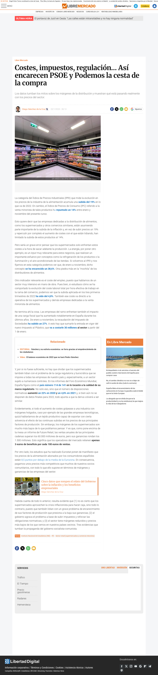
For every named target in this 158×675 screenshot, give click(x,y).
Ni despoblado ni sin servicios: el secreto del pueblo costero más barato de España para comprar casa (122, 372)
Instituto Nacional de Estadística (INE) (35, 536)
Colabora (145, 6)
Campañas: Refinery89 (12, 671)
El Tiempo (22, 583)
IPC (53, 536)
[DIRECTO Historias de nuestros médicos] (136, 6)
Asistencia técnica (74, 667)
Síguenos (138, 109)
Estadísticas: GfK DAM (29, 671)
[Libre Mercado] (79, 6)
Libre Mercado (21, 60)
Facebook (121, 666)
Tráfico (21, 577)
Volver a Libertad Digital (122, 6)
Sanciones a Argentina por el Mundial (141, 1)
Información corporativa (17, 667)
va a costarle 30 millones (63, 327)
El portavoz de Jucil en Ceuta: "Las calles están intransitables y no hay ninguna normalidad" (84, 18)
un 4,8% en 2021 (67, 393)
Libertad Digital (62, 661)
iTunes (121, 670)
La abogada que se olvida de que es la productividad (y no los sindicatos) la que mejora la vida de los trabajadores (124, 401)
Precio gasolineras (23, 591)
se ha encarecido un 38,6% (39, 268)
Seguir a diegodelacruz (47, 109)
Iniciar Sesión (154, 6)
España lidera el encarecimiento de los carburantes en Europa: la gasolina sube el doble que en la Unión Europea (124, 391)
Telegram (150, 666)
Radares (21, 598)
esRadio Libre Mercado (65, 12)
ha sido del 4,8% (44, 296)
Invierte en (50, 12)
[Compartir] (112, 109)
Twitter (126, 666)
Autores (89, 667)
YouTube (136, 666)
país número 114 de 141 (53, 385)
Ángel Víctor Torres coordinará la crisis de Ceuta (24, 1)
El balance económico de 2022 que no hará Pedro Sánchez (49, 357)
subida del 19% (86, 201)
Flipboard (145, 666)
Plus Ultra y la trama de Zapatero (50, 1)
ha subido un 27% (37, 323)
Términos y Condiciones (42, 667)
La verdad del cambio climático (118, 1)
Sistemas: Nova (58, 671)
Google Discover (140, 666)
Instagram (131, 666)
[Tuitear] (116, 109)
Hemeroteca (23, 604)
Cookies (59, 667)
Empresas (39, 12)
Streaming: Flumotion (45, 671)
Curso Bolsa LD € (92, 12)
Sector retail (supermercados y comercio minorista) (75, 536)
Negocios (80, 12)
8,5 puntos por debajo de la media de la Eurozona (48, 459)
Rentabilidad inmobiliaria (111, 12)
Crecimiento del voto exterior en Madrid (95, 1)
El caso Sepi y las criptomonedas (72, 1)
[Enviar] (121, 109)
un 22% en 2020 (46, 393)
